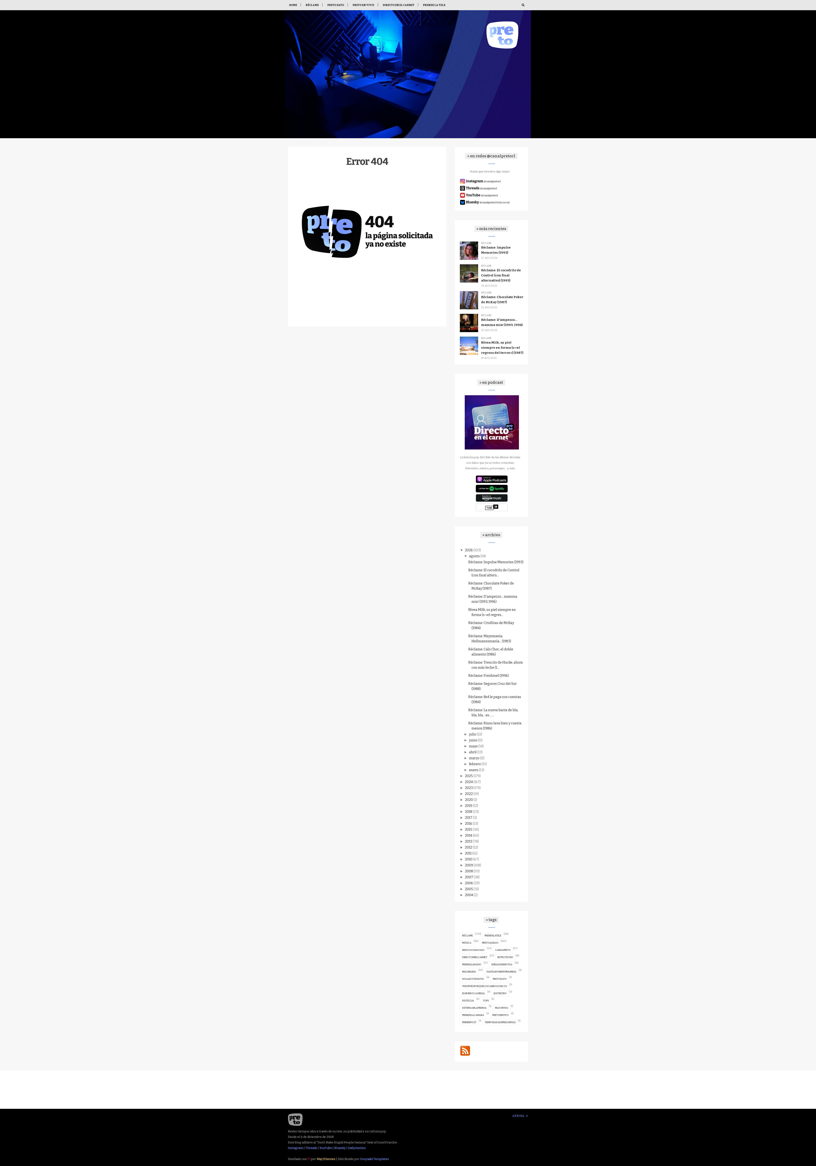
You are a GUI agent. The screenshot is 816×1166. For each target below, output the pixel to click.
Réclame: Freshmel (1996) (488, 676)
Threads (311, 1148)
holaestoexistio (473, 979)
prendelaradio (471, 964)
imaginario (469, 971)
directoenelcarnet (474, 957)
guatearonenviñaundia (501, 971)
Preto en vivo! (363, 5)
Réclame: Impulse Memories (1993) (495, 562)
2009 (469, 865)
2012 (468, 847)
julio (472, 734)
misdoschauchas (473, 950)
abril (473, 752)
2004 (469, 895)
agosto (474, 556)
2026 (469, 550)
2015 (468, 830)
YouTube (325, 1148)
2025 (469, 776)
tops (486, 1000)
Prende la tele (434, 5)
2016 (468, 824)
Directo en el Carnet (398, 5)
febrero (475, 764)
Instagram (295, 1148)
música (466, 942)
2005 (469, 889)
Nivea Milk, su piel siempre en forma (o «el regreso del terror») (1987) (502, 348)
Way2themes (326, 1159)
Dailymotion (357, 1148)
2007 (469, 877)
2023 (469, 788)
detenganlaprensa (474, 1008)
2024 (469, 782)
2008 (469, 871)
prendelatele (492, 935)
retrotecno (505, 957)
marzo (474, 758)
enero (473, 770)
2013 (468, 841)
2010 (468, 859)
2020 (469, 800)
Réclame (312, 5)
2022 (469, 794)
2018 (468, 812)
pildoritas (501, 1008)
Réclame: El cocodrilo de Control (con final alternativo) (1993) (501, 275)
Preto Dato (335, 5)
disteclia (468, 1000)
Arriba (518, 1116)
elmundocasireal (473, 993)
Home (293, 5)
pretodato (500, 979)
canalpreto (503, 950)
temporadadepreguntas (500, 1022)
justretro (500, 993)
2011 (468, 853)
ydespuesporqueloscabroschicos (484, 986)
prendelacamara (473, 1015)
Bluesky (340, 1148)
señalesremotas (501, 964)
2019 (468, 806)
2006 (469, 883)
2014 (468, 835)
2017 (468, 818)
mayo (473, 746)
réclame (467, 935)
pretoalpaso (490, 942)
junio (473, 740)
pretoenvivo (500, 1015)
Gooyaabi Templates (374, 1159)
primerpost (469, 1022)
